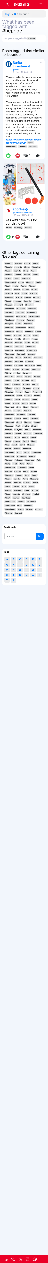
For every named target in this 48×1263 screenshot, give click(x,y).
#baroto (32, 286)
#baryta (19, 297)
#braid (19, 422)
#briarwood (9, 452)
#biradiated (30, 365)
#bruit (7, 486)
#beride (18, 339)
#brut (24, 486)
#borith (24, 403)
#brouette (34, 479)
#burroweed (10, 505)
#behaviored (21, 328)
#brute (31, 486)
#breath (18, 434)
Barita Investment (21, 64)
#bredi (33, 437)
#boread (25, 400)
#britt (22, 464)
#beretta (8, 339)
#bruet (35, 483)
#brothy (17, 479)
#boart (27, 392)
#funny (9, 228)
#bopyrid (28, 396)
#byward (8, 513)
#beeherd (20, 320)
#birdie (8, 373)
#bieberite (38, 358)
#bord (17, 400)
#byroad (38, 509)
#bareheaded (10, 282)
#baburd (18, 263)
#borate (37, 396)
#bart (17, 293)
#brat (18, 426)
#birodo (37, 377)
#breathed (37, 434)
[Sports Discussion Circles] (13, 1259)
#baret (21, 282)
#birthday (18, 228)
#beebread (9, 320)
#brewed (30, 445)
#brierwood (29, 460)
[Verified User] (26, 209)
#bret (7, 445)
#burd (26, 490)
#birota (8, 381)
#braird (37, 422)
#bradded (35, 418)
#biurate (8, 388)
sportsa (19, 209)
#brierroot (19, 460)
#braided (28, 422)
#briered (8, 460)
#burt (19, 505)
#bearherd (18, 305)
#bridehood (9, 456)
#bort (18, 407)
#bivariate (27, 388)
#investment (11, 147)
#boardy (19, 392)
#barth (24, 293)
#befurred (9, 328)
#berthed (8, 346)
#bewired (9, 350)
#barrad (8, 290)
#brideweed (22, 456)
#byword (18, 513)
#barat (27, 267)
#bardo (35, 275)
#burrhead (26, 498)
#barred (25, 290)
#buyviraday (10, 509)
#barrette (9, 293)
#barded (8, 275)
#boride (16, 403)
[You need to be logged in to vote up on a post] (8, 156)
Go (39, 536)
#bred (17, 437)
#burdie (35, 490)
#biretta (28, 377)
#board (36, 388)
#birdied (16, 373)
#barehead (26, 278)
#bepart (19, 331)
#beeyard (9, 324)
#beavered (20, 312)
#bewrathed (32, 350)
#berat (38, 331)
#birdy (19, 377)
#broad (29, 464)
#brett (22, 445)
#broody (19, 475)
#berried (18, 343)
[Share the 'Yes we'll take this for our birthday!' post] (38, 237)
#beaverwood (34, 316)
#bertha (35, 343)
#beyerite (9, 358)
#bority (33, 403)
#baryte (27, 297)
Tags (7, 14)
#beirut (31, 328)
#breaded (37, 430)
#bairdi (27, 263)
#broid (25, 471)
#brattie (25, 426)
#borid (7, 403)
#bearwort (32, 309)
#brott (25, 479)
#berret (34, 339)
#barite (23, 286)
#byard (21, 509)
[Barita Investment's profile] (9, 64)
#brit (38, 460)
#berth (27, 343)
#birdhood (36, 369)
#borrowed (9, 407)
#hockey (28, 228)
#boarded (9, 392)
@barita (16, 69)
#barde (33, 271)
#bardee (18, 275)
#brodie (17, 471)
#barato (8, 271)
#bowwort (31, 415)
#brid (19, 452)
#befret (18, 324)
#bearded (17, 301)
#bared (16, 278)
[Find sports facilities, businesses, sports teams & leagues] (34, 1259)
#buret (7, 494)
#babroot (8, 263)
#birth (7, 384)
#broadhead (10, 468)
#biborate (28, 358)
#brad (25, 418)
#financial (23, 147)
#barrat (17, 290)
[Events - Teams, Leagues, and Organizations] (20, 1259)
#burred (16, 498)
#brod (31, 468)
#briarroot (27, 449)
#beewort (30, 320)
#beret (35, 335)
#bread (28, 430)
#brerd (34, 441)
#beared (8, 305)
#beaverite (9, 316)
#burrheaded (10, 502)
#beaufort (9, 312)
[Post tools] (40, 62)
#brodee (8, 471)
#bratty (34, 426)
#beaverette (32, 312)
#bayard (36, 297)
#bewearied (30, 346)
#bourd (8, 411)
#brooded (9, 475)
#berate (8, 335)
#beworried (19, 350)
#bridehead (36, 452)
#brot (27, 475)
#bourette (17, 411)
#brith (14, 464)
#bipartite (29, 362)
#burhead (26, 494)
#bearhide (29, 305)
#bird (39, 365)
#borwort (34, 407)
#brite (7, 464)
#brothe (8, 479)
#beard (8, 301)
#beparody (9, 331)
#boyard (8, 418)
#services (33, 147)
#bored (34, 400)
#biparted (19, 362)
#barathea (36, 267)
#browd (8, 483)
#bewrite (31, 354)
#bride (26, 452)
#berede (27, 335)
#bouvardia (9, 415)
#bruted (8, 490)
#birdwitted (10, 377)
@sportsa (17, 212)
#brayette (18, 430)
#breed (8, 441)
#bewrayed (9, 354)
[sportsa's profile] (9, 211)
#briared (17, 449)
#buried (35, 494)
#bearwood (20, 309)
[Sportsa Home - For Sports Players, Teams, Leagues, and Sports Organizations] (23, 4)
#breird (26, 441)
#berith (26, 339)
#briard (8, 449)
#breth (14, 445)
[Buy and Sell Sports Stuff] (27, 1259)
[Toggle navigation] (41, 4)
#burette (16, 494)
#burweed (28, 505)
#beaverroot (21, 316)
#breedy (16, 441)
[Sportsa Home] (6, 1259)
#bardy (8, 278)
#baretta (29, 282)
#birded (16, 369)
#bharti (18, 358)
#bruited (15, 486)
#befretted (28, 324)
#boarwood (37, 392)
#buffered (18, 490)
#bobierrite (9, 396)
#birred (16, 381)
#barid (38, 282)
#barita (31, 143)
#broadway (21, 468)
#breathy (8, 437)
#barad (35, 263)
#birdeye (25, 369)
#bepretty (29, 331)
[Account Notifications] (42, 1259)
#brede (25, 437)
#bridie (32, 456)
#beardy (36, 301)
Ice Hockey (27, 212)
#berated (17, 335)
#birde (7, 369)
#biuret (17, 388)
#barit (7, 286)
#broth (34, 475)
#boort (19, 396)
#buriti (7, 498)
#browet (26, 483)
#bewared (19, 346)
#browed (17, 483)
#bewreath (21, 354)
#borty (25, 407)
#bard (25, 271)
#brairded (9, 426)
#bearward (9, 309)
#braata (17, 418)
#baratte (17, 271)
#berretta (9, 343)
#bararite (18, 267)
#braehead (9, 422)
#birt (33, 381)
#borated (8, 400)
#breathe (27, 434)
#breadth (8, 434)
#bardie (27, 275)
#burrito (21, 502)
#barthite (33, 293)
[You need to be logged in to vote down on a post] (17, 156)
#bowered (21, 415)
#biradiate (18, 365)
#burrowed (31, 502)
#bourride (28, 411)
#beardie (27, 301)
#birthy (35, 384)
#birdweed (27, 373)
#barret (34, 290)
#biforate (8, 362)
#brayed (8, 430)
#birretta (25, 381)
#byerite (29, 509)
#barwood (9, 297)
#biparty (8, 365)
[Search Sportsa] (7, 4)
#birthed (26, 384)
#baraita (8, 267)
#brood (34, 471)
